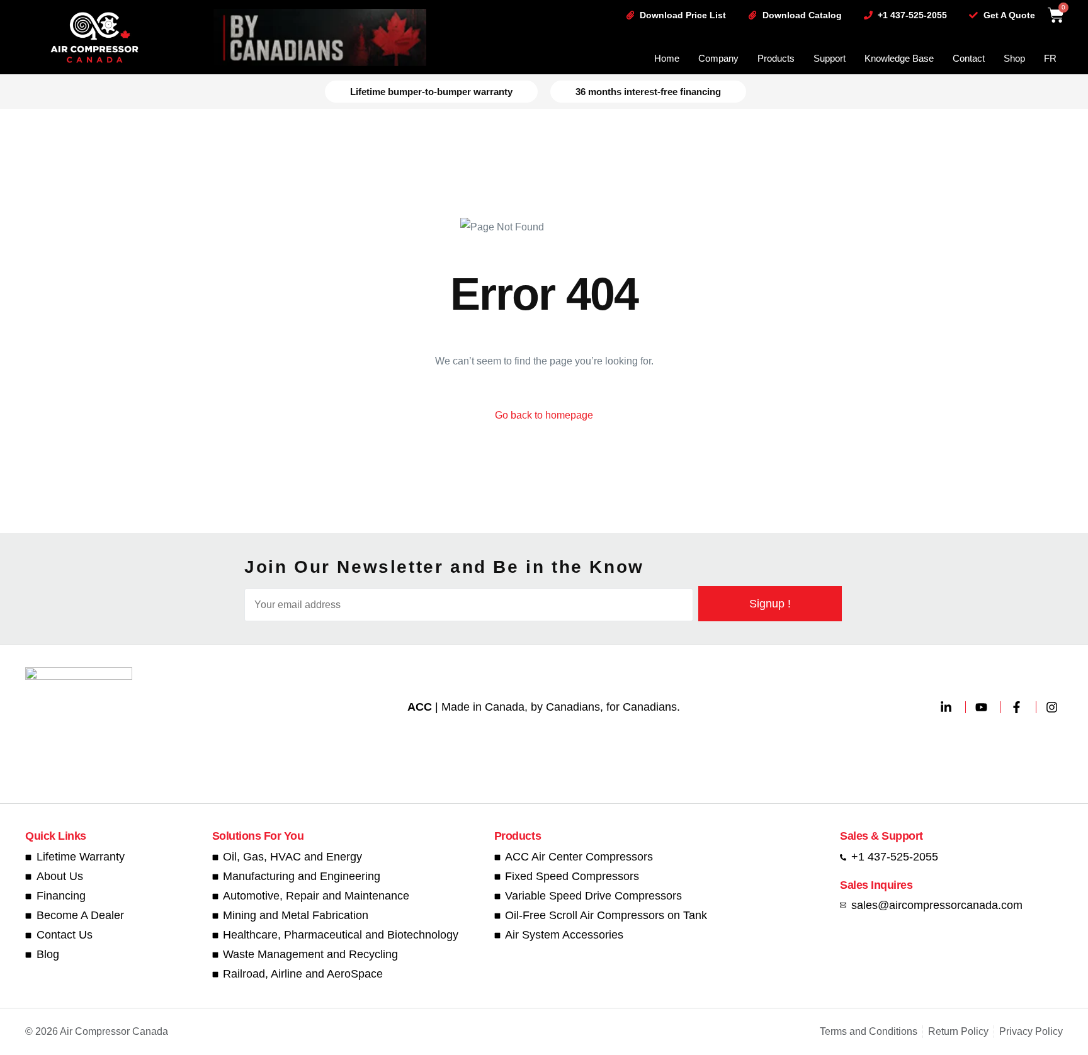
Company (718, 58)
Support (829, 58)
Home (666, 58)
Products (776, 58)
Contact (969, 58)
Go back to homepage (544, 415)
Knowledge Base (899, 58)
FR (1050, 58)
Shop (1014, 58)
